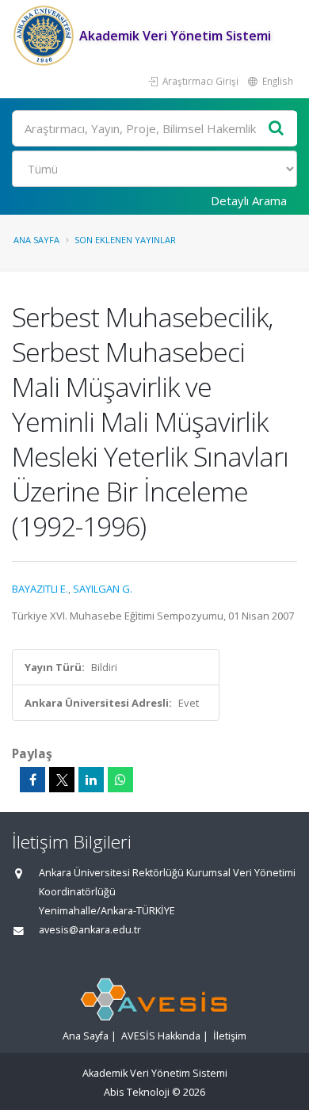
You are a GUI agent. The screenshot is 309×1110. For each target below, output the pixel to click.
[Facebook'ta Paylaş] (32, 779)
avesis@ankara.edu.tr (90, 929)
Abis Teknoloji (137, 1092)
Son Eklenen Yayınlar (125, 240)
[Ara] (276, 129)
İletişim (229, 1036)
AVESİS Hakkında (160, 1036)
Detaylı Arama (249, 200)
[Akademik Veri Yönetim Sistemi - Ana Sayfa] (45, 35)
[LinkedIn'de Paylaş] (91, 779)
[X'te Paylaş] (61, 779)
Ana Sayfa (36, 240)
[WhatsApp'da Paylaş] (120, 779)
